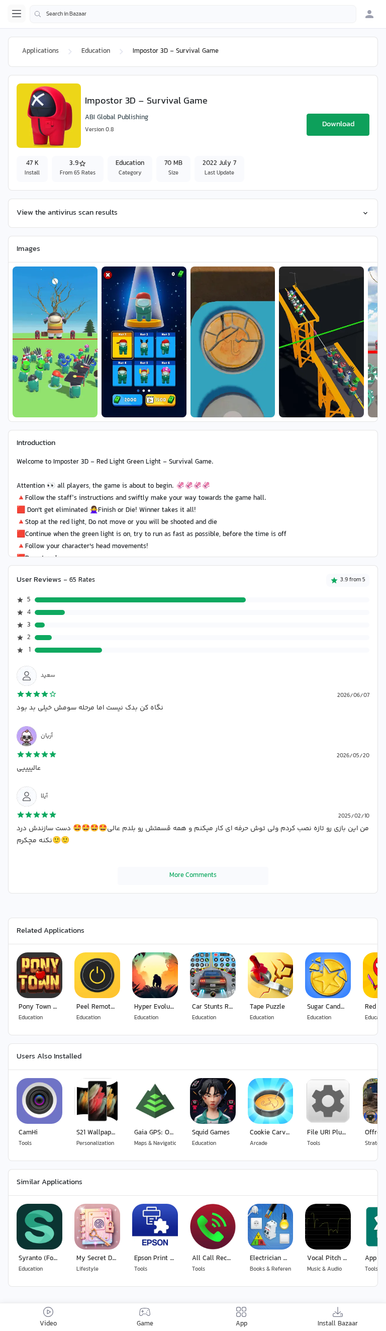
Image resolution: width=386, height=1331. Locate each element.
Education (95, 51)
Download (338, 124)
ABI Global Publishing (116, 117)
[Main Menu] (17, 14)
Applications (40, 51)
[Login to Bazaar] (369, 14)
